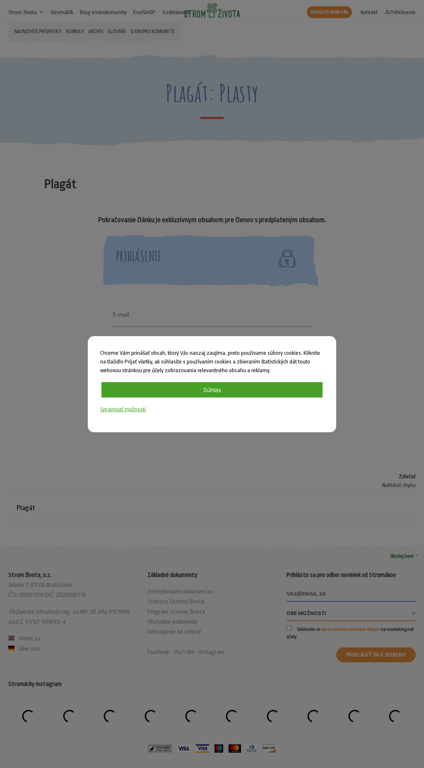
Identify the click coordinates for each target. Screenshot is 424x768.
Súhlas (212, 389)
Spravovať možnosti (123, 409)
